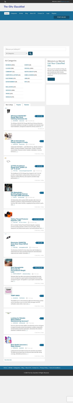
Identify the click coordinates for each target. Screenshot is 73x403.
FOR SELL (27, 68)
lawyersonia (21, 144)
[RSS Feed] (5, 1)
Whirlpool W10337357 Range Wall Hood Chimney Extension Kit (19, 117)
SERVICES (15, 144)
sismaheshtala (21, 197)
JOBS (26, 78)
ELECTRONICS (9, 78)
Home (6, 13)
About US (32, 13)
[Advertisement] (36, 33)
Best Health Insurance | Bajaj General (19, 345)
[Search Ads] (30, 53)
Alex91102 (21, 348)
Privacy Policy (44, 367)
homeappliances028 (23, 247)
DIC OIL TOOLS (22, 222)
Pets (26, 81)
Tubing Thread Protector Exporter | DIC (19, 219)
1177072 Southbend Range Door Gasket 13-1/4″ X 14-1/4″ (19, 167)
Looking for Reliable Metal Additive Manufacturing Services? (19, 319)
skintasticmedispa (26, 273)
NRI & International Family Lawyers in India (19, 141)
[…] (41, 126)
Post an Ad (61, 17)
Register (63, 1)
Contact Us (41, 13)
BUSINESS (15, 120)
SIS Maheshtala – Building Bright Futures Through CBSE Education (20, 194)
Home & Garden (29, 75)
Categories (14, 13)
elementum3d (22, 323)
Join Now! (51, 79)
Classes (15, 197)
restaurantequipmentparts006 (25, 170)
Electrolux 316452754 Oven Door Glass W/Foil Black (19, 244)
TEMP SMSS (15, 295)
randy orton (21, 120)
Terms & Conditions (54, 367)
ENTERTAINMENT (10, 81)
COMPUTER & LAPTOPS (12, 75)
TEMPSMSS (22, 298)
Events (27, 65)
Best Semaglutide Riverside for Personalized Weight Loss (18, 270)
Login (67, 1)
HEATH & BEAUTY (29, 71)
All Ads (21, 13)
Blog (26, 13)
